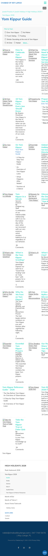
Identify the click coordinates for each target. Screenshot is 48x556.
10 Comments (19, 381)
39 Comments (19, 246)
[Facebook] (18, 548)
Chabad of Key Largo (11, 3)
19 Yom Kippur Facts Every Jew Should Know (20, 105)
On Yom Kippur (19, 146)
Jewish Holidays (20, 12)
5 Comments (19, 286)
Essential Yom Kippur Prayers (19, 347)
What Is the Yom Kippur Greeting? (19, 256)
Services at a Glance (21, 187)
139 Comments (19, 81)
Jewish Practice (7, 12)
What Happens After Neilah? (20, 180)
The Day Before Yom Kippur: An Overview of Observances (14, 394)
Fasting (23, 36)
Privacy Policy (36, 540)
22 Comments (19, 139)
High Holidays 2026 (34, 12)
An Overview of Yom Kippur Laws (21, 170)
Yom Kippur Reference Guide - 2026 (12, 388)
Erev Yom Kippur (13, 32)
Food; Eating (11, 36)
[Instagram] (29, 548)
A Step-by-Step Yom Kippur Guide (21, 160)
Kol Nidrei (26, 32)
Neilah (18, 43)
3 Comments (19, 337)
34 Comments (19, 448)
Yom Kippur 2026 (8, 15)
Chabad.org (19, 540)
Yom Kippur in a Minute (20, 196)
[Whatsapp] (24, 548)
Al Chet (9, 43)
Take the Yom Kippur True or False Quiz (20, 424)
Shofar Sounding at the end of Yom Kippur (22, 39)
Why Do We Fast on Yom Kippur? (19, 295)
